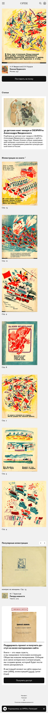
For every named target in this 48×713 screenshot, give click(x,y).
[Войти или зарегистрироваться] (44, 3)
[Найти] (39, 3)
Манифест (24, 695)
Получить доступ (24, 680)
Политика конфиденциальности (24, 702)
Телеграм (24, 698)
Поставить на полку (24, 79)
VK (24, 700)
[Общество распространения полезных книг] (24, 3)
